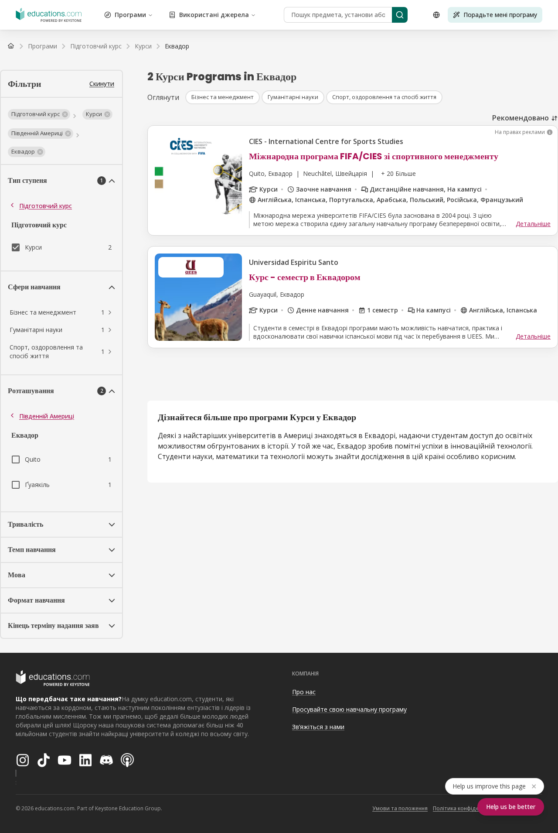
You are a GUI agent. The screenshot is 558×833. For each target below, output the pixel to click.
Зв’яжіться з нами (318, 727)
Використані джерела (214, 14)
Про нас (304, 692)
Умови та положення (400, 808)
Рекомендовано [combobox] (520, 118)
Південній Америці (46, 416)
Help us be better (510, 806)
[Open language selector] (436, 15)
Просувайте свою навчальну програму (349, 709)
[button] (39, 114)
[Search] (400, 15)
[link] (177, 46)
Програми (130, 14)
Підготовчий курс (45, 206)
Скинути (101, 83)
